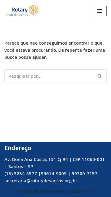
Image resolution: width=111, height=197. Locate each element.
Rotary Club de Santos (42, 191)
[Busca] (100, 75)
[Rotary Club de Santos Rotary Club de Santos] (22, 10)
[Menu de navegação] (100, 11)
